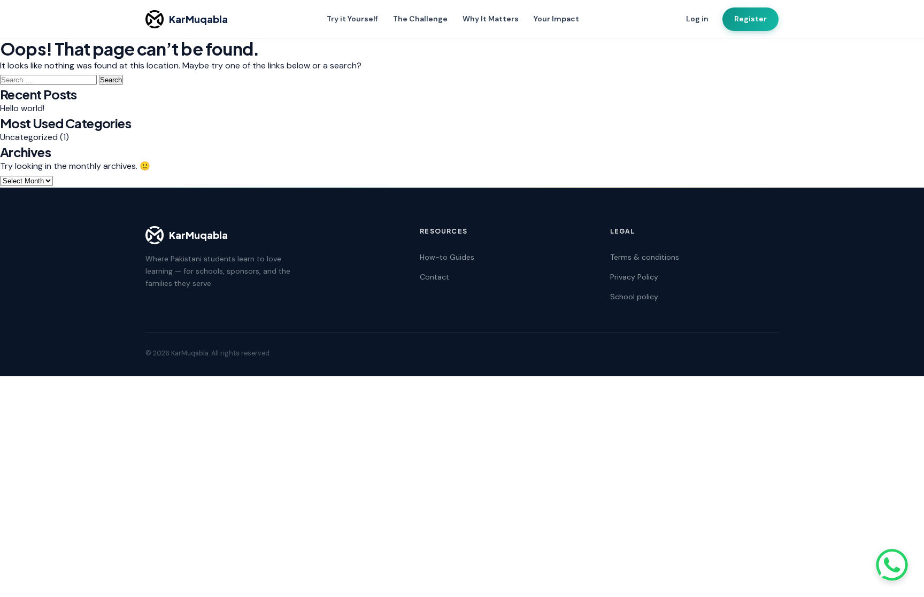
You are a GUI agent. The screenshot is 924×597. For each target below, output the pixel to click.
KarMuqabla (198, 19)
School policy (634, 296)
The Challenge (420, 19)
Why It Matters (491, 19)
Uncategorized (29, 137)
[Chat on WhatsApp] (892, 565)
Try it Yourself (352, 19)
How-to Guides (447, 257)
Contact (434, 277)
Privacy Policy (634, 277)
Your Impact (556, 19)
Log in (697, 19)
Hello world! (22, 108)
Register (750, 19)
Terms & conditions (644, 257)
